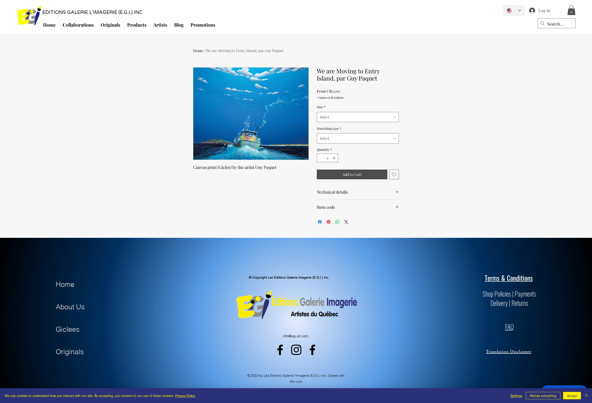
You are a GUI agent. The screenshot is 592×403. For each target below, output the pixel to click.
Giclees (68, 329)
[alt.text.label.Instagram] (296, 350)
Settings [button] (516, 395)
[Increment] (334, 158)
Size (321, 107)
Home (198, 50)
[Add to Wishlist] (394, 174)
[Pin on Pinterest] (328, 222)
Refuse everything (543, 395)
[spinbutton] (327, 158)
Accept (572, 395)
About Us (70, 307)
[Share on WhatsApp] (337, 222)
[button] (571, 10)
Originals (70, 351)
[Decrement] (320, 158)
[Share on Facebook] (320, 222)
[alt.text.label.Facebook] (280, 350)
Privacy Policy (185, 395)
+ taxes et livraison (330, 97)
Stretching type (329, 128)
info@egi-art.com (295, 336)
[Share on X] (346, 222)
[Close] (586, 395)
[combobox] (358, 117)
